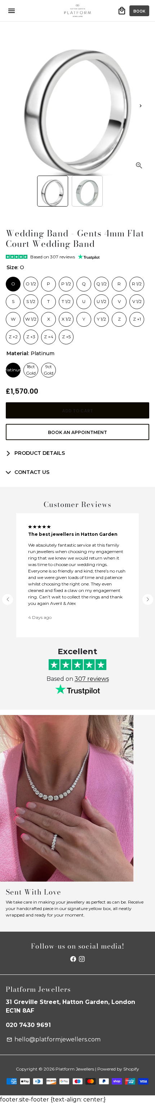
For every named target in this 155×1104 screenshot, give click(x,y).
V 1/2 (137, 299)
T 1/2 (66, 299)
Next (140, 105)
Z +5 (66, 335)
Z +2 (13, 335)
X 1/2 (66, 317)
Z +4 (48, 335)
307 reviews (92, 678)
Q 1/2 (101, 282)
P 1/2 (66, 282)
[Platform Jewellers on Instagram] (82, 959)
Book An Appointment (77, 432)
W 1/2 (31, 317)
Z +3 (30, 335)
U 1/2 (102, 299)
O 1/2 (31, 282)
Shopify (131, 1069)
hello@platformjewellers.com (53, 1039)
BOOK (139, 11)
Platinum (13, 368)
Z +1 (137, 317)
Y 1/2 (101, 317)
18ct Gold (30, 369)
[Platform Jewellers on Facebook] (73, 959)
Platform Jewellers (75, 1069)
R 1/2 (137, 282)
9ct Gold (48, 369)
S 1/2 (31, 299)
